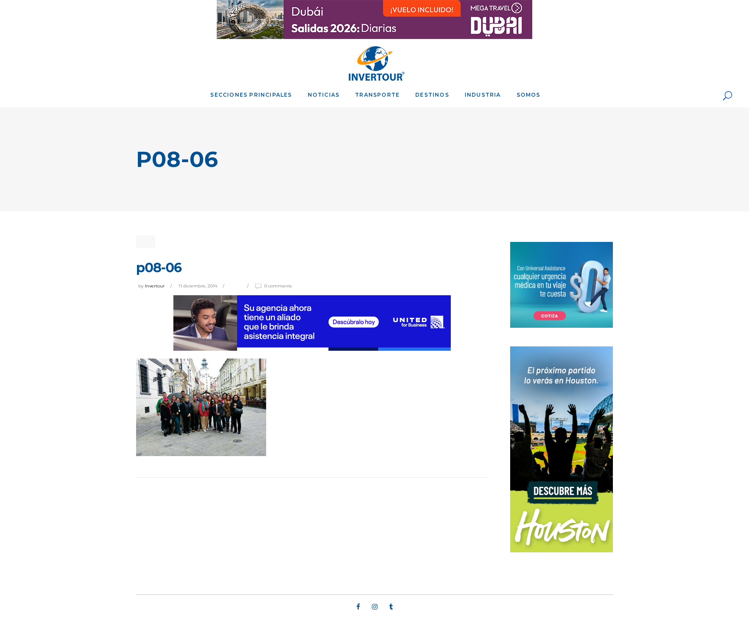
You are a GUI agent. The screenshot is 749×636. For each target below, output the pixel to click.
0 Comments (278, 286)
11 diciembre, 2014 (198, 286)
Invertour (155, 286)
